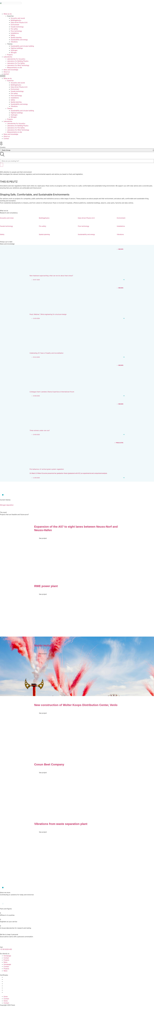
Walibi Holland (44, 645)
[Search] (1, 165)
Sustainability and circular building (22, 46)
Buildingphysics (16, 20)
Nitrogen (14, 52)
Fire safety (14, 29)
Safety (13, 35)
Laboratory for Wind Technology (18, 65)
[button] (77, 76)
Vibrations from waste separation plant (60, 823)
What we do (8, 14)
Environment (15, 24)
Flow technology (16, 31)
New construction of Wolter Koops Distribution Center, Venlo (75, 705)
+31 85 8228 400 (6, 949)
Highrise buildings (17, 48)
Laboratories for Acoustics (16, 59)
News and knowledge (11, 70)
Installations (15, 33)
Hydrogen (14, 50)
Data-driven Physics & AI (19, 22)
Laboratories (8, 57)
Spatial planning (16, 37)
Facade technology (17, 27)
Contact (6, 74)
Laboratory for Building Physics (17, 61)
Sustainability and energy (19, 39)
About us (7, 72)
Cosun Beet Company (49, 764)
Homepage (7, 956)
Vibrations (14, 42)
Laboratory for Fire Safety (16, 63)
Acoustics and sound (18, 18)
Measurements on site (14, 67)
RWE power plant (46, 586)
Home (6, 996)
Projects (10, 55)
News (5, 962)
